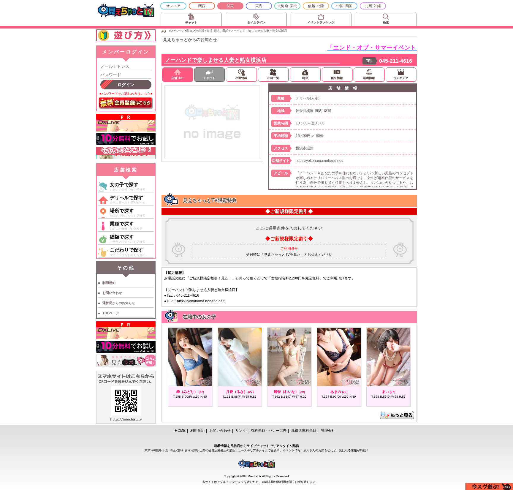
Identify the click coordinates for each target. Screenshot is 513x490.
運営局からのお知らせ (118, 303)
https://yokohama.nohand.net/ (319, 161)
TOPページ (110, 313)
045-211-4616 (395, 61)
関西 (201, 6)
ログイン (126, 84)
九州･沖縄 (373, 6)
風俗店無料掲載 (303, 431)
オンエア (173, 6)
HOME (180, 431)
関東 (230, 6)
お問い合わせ (112, 293)
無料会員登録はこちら (126, 103)
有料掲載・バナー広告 (268, 431)
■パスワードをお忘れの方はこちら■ (126, 93)
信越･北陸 (316, 6)
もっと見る (397, 415)
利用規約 (108, 282)
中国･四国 (344, 6)
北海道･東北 (287, 6)
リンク (240, 431)
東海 (258, 6)
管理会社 (328, 431)
